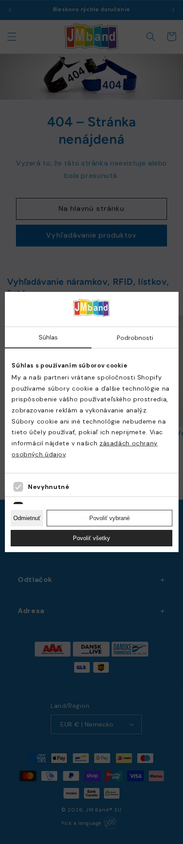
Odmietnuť (26, 518)
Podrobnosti (135, 338)
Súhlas (48, 337)
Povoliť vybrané (109, 518)
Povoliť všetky (91, 538)
